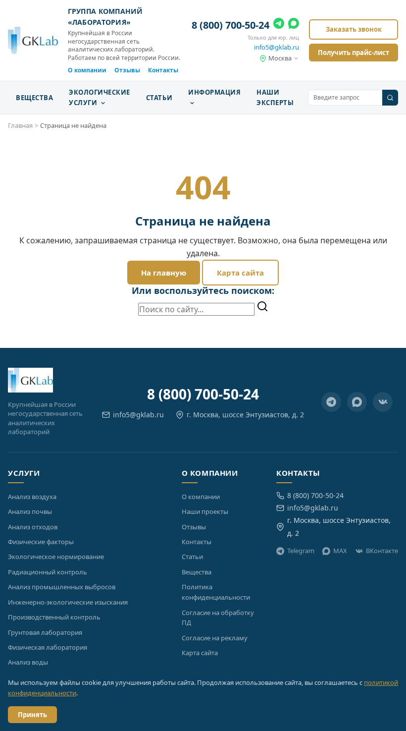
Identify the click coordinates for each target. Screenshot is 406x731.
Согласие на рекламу (215, 637)
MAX (340, 550)
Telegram (300, 550)
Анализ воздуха (32, 496)
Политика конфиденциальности (216, 592)
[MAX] (293, 25)
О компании (87, 70)
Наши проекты (205, 511)
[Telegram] (278, 25)
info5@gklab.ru (276, 47)
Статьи (159, 97)
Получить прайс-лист (353, 52)
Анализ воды (28, 662)
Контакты (163, 70)
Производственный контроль (54, 617)
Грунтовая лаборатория (45, 632)
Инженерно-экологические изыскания (68, 602)
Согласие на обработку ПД (218, 617)
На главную (163, 273)
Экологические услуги (99, 97)
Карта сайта (240, 273)
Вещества (34, 97)
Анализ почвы (30, 511)
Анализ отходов (32, 526)
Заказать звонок (354, 29)
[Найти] (262, 307)
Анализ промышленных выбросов (61, 586)
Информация (214, 92)
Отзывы (127, 70)
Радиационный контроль (47, 571)
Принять (32, 714)
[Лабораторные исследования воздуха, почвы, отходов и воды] (33, 40)
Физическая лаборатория (47, 647)
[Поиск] (390, 98)
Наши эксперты (275, 97)
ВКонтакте (382, 550)
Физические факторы (41, 541)
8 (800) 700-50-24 (230, 25)
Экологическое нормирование (56, 556)
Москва (280, 58)
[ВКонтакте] (383, 402)
